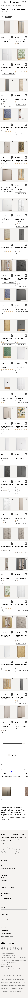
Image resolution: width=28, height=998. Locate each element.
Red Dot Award (4, 927)
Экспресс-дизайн (5, 914)
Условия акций (4, 964)
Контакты (3, 865)
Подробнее (4, 843)
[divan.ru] (14, 2)
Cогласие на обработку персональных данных (12, 968)
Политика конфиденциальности (8, 962)
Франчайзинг (4, 883)
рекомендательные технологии (8, 976)
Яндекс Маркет (4, 921)
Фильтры (9, 16)
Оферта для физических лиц (8, 953)
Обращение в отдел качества (8, 868)
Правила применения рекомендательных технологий (13, 960)
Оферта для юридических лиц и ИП (9, 955)
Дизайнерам (4, 880)
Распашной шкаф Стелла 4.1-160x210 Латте (9, 771)
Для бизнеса (4, 877)
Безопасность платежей (6, 966)
